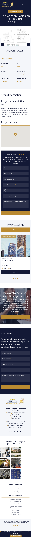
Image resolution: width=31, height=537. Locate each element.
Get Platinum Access (16, 535)
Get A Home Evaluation (15, 501)
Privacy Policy (22, 524)
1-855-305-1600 (16, 416)
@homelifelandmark (15, 444)
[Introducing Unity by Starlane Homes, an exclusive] (16, 452)
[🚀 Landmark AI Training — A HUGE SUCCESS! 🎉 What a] (5, 452)
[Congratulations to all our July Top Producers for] (16, 474)
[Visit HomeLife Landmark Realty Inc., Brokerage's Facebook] (11, 431)
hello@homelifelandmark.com (16, 412)
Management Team (15, 514)
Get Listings (15, 490)
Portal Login (15, 510)
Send (15, 213)
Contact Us (15, 524)
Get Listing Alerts (15, 317)
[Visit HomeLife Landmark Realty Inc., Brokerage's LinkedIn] (20, 431)
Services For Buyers (15, 488)
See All (15, 229)
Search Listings (15, 492)
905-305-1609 (16, 418)
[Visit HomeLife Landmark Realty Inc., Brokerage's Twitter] (14, 431)
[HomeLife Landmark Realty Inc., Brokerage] (8, 4)
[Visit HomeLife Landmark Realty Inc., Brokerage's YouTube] (17, 431)
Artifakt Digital (16, 525)
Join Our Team (15, 512)
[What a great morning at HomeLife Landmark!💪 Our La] (5, 474)
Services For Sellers (15, 499)
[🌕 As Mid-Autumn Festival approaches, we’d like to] (16, 463)
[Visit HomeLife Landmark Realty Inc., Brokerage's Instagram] (9, 431)
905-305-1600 (16, 414)
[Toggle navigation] (28, 4)
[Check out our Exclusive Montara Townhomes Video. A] (5, 463)
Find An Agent (15, 503)
